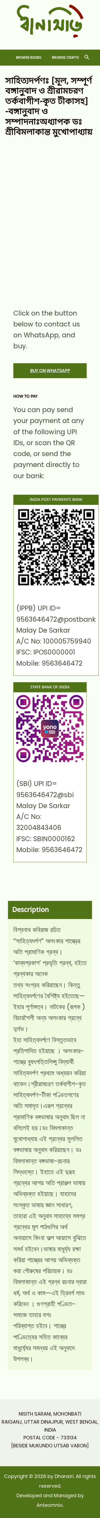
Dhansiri (50, 42)
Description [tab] (30, 910)
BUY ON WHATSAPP (50, 370)
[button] (87, 57)
